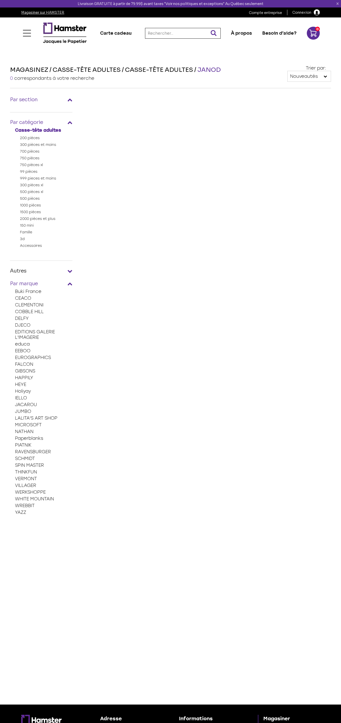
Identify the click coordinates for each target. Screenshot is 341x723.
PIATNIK (23, 445)
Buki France (28, 291)
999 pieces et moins (38, 178)
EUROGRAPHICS (33, 357)
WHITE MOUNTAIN (34, 499)
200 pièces (30, 138)
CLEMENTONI (29, 305)
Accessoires (31, 246)
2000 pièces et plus (37, 219)
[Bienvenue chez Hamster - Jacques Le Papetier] (65, 33)
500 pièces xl (31, 192)
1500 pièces (30, 212)
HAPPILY (24, 377)
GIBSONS (25, 371)
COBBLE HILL (29, 311)
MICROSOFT (28, 425)
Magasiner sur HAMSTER (42, 12)
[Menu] (27, 33)
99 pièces (28, 172)
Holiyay (23, 391)
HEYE (20, 384)
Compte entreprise (265, 12)
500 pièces (30, 198)
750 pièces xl (31, 165)
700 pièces (29, 151)
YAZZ (20, 512)
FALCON (24, 364)
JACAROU (26, 404)
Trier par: (316, 68)
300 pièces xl (31, 185)
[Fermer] (338, 3)
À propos (241, 33)
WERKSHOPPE (30, 492)
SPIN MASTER (29, 465)
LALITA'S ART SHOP (36, 418)
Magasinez (29, 70)
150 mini (27, 225)
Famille (26, 232)
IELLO (21, 398)
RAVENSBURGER (33, 451)
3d (22, 239)
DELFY (22, 318)
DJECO (22, 325)
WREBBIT (25, 505)
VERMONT (26, 478)
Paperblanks (29, 438)
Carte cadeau (116, 33)
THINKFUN (26, 472)
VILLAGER (25, 485)
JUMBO (23, 411)
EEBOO (22, 351)
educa (22, 344)
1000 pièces (30, 205)
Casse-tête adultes (38, 130)
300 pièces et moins (38, 145)
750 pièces (29, 158)
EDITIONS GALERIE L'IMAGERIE (35, 334)
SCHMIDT (25, 458)
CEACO (23, 298)
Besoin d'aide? (279, 33)
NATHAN (24, 431)
